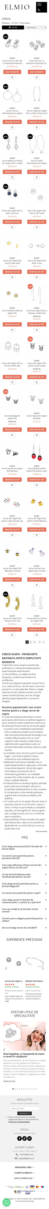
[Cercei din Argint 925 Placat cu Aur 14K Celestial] (12, 602)
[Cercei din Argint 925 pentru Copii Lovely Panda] (37, 347)
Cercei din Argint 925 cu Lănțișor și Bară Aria (36, 311)
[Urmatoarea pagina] (43, 642)
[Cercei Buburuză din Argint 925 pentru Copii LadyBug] (37, 452)
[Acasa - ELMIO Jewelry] (17, 7)
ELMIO (12, 58)
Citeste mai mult (9, 1081)
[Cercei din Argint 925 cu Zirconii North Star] (12, 347)
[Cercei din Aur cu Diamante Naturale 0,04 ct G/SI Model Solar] (37, 45)
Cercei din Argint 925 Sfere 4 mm (37, 261)
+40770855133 (26, 1154)
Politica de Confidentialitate (19, 1122)
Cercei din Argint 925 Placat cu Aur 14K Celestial (12, 619)
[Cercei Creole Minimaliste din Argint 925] (37, 145)
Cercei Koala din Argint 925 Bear (37, 417)
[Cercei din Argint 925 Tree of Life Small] (37, 194)
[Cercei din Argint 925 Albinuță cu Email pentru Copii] (12, 552)
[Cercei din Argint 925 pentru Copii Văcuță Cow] (12, 502)
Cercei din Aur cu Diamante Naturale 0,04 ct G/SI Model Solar (36, 62)
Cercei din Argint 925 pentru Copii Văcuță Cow (12, 519)
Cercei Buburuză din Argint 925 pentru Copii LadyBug (37, 469)
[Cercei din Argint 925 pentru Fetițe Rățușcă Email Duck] (37, 502)
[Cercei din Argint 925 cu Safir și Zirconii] (12, 194)
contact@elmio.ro (26, 1158)
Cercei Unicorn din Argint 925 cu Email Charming (36, 569)
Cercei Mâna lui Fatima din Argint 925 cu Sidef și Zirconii (12, 161)
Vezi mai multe (41, 831)
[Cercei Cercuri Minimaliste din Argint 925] (12, 95)
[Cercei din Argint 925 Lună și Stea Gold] (12, 244)
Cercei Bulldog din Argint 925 (12, 417)
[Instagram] (29, 1138)
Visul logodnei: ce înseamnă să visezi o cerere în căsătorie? (23, 1055)
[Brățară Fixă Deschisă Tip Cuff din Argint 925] (35, 961)
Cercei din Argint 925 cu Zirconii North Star (12, 364)
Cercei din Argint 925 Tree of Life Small (37, 211)
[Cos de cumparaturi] (39, 15)
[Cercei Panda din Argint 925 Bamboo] (12, 452)
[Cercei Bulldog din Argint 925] (12, 400)
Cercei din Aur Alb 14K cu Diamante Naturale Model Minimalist (12, 62)
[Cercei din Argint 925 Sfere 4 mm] (37, 244)
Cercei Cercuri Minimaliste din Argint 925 (12, 111)
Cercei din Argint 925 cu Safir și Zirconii (12, 211)
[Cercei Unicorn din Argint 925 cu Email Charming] (37, 552)
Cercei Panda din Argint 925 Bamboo (12, 469)
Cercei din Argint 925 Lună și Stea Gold (12, 261)
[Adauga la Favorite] (12, 77)
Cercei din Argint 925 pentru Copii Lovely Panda (37, 364)
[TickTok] (24, 1138)
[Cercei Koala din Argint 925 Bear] (37, 400)
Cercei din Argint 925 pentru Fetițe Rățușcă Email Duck (36, 519)
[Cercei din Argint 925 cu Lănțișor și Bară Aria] (37, 294)
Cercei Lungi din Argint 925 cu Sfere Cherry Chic (37, 111)
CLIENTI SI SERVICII (23, 1172)
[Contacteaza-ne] (39, 10)
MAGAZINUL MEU (23, 1167)
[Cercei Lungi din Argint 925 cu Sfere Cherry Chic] (37, 95)
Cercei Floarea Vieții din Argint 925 (12, 311)
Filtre (14, 27)
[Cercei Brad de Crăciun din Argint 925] (37, 602)
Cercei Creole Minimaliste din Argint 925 (37, 161)
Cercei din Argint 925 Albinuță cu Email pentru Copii (12, 569)
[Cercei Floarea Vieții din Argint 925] (12, 294)
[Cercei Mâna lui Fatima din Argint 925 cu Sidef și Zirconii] (12, 145)
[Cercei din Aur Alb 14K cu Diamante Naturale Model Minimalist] (12, 45)
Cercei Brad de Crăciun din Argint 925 (37, 619)
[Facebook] (19, 1138)
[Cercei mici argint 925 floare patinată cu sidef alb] (14, 961)
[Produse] (39, 5)
